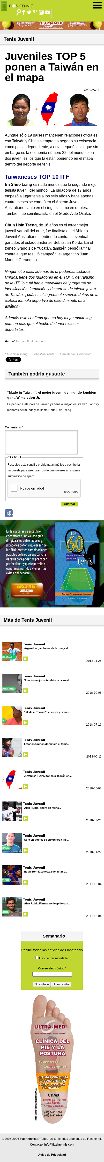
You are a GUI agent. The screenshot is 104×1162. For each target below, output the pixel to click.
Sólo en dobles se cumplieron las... (46, 839)
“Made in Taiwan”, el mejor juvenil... (47, 712)
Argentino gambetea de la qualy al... (47, 648)
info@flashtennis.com (59, 1144)
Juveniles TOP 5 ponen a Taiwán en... (48, 775)
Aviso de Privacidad (52, 1154)
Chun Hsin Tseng (16, 354)
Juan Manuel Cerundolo (75, 354)
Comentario (14, 427)
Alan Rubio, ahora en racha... (42, 807)
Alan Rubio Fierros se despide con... (47, 903)
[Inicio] (19, 4)
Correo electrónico (52, 968)
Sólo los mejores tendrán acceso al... (47, 680)
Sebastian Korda (43, 354)
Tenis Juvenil (34, 644)
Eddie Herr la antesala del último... (45, 871)
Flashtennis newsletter (54, 958)
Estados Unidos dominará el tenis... (46, 744)
